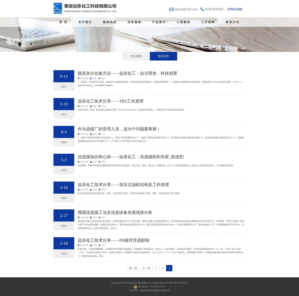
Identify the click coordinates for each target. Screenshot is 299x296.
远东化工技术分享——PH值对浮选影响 (113, 240)
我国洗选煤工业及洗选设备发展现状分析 (115, 212)
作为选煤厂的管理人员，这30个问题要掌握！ (119, 129)
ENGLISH (235, 9)
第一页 (133, 268)
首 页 (63, 22)
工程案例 (184, 22)
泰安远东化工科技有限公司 (137, 283)
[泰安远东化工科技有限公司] (84, 8)
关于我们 (85, 22)
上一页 (146, 268)
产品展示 (159, 22)
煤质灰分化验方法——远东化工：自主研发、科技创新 (127, 73)
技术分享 (163, 56)
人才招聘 (208, 22)
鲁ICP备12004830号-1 (178, 283)
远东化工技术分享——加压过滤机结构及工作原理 (123, 184)
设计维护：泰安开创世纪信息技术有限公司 (149, 290)
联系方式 (233, 22)
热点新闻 (136, 56)
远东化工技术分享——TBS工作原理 (110, 101)
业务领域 (134, 22)
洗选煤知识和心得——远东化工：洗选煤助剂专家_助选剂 (131, 157)
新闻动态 (110, 22)
